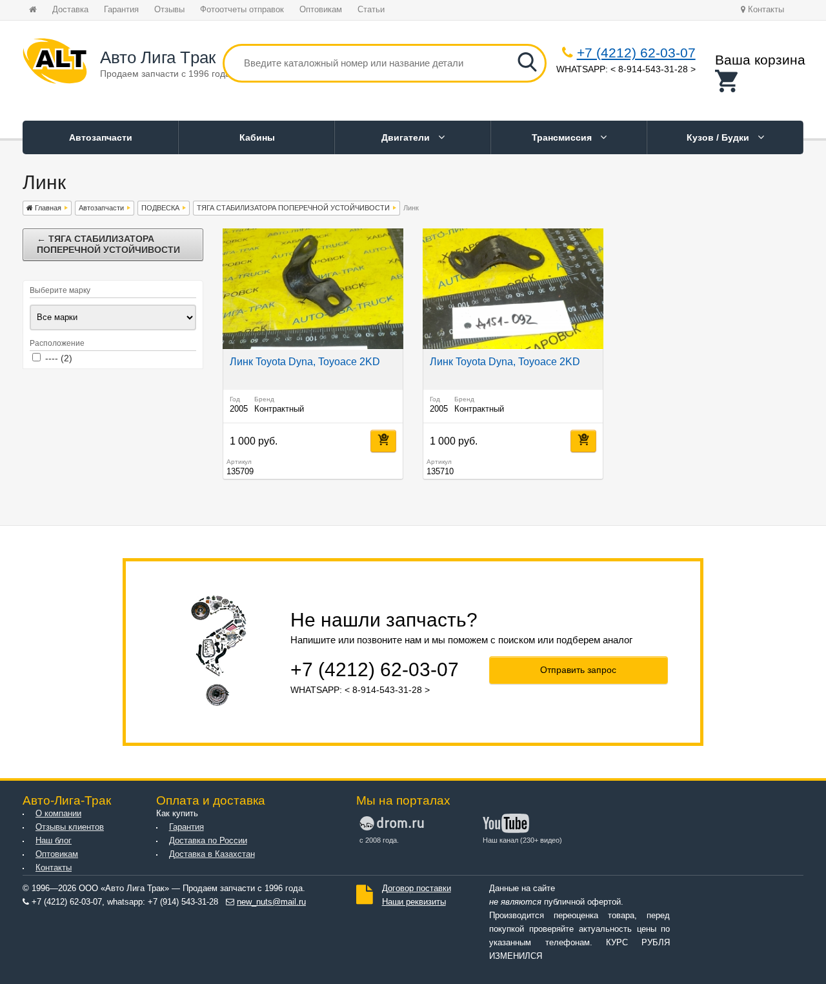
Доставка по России (208, 840)
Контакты (764, 9)
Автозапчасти (100, 137)
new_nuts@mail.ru (271, 902)
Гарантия (121, 9)
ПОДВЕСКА (160, 208)
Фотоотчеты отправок (242, 9)
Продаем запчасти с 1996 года (165, 73)
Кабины (257, 137)
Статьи (371, 9)
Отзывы (169, 9)
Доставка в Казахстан (212, 854)
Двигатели (406, 137)
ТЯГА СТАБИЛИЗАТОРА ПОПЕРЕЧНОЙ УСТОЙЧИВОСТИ (293, 208)
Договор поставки (416, 888)
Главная (47, 208)
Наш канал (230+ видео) (522, 840)
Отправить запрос (578, 670)
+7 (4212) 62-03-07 (636, 52)
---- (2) (58, 358)
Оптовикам (320, 9)
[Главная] (55, 63)
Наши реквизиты (414, 902)
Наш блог (53, 840)
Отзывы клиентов (69, 827)
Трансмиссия (563, 137)
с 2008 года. (379, 840)
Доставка (70, 9)
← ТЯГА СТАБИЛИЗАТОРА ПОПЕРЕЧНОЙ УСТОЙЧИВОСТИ (108, 244)
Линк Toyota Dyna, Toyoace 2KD (305, 361)
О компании (58, 813)
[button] (760, 81)
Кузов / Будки (719, 137)
